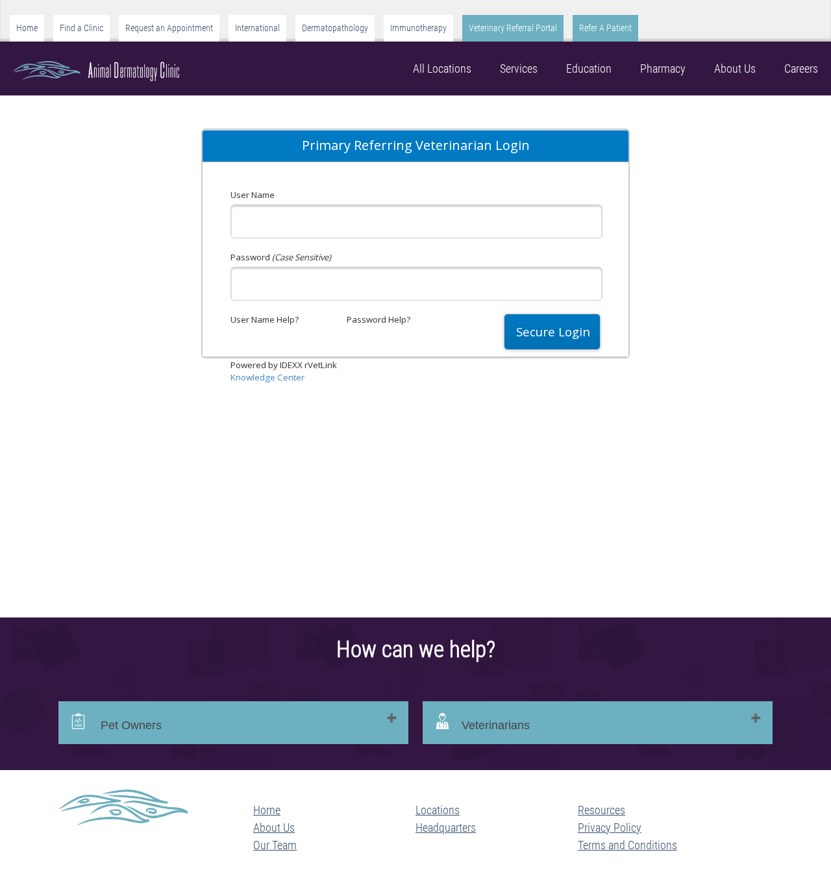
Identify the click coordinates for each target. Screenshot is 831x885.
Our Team (275, 845)
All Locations (442, 68)
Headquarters (446, 827)
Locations (438, 810)
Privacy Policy (609, 827)
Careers (801, 68)
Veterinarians (496, 725)
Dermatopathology (335, 28)
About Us (735, 68)
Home (27, 28)
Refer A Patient (605, 28)
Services (519, 68)
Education (589, 68)
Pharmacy (663, 68)
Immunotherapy (418, 28)
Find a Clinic (81, 28)
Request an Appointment (169, 28)
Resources (601, 810)
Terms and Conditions (627, 845)
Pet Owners (129, 725)
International (257, 28)
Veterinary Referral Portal (513, 28)
